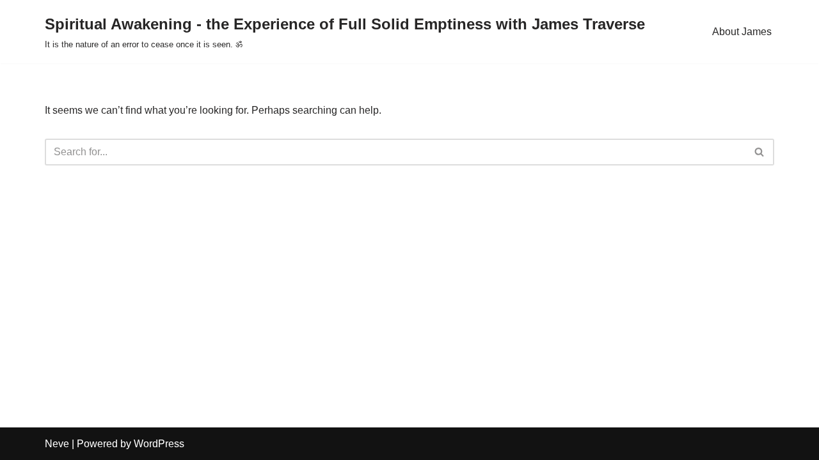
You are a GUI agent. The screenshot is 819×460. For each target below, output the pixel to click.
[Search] (759, 152)
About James (742, 31)
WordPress (159, 443)
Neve (57, 443)
